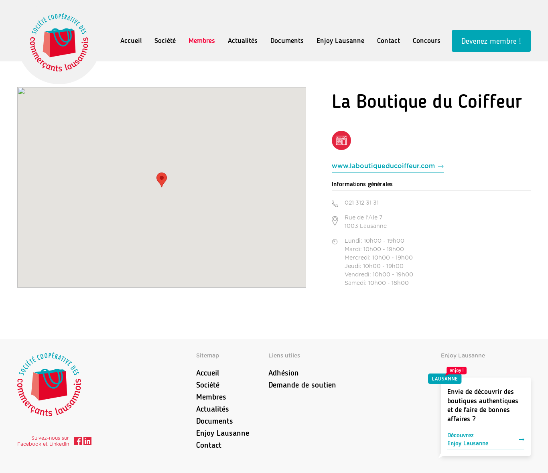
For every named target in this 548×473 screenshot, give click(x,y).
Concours (426, 40)
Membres (202, 40)
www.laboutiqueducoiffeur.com (383, 166)
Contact (388, 40)
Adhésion (283, 373)
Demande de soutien (302, 385)
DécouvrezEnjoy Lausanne (467, 439)
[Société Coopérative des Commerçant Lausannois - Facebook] (78, 442)
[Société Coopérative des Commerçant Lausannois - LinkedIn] (87, 442)
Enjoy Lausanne (340, 40)
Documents (287, 40)
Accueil (131, 40)
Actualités (243, 40)
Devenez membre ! (491, 41)
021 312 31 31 (362, 203)
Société (165, 40)
